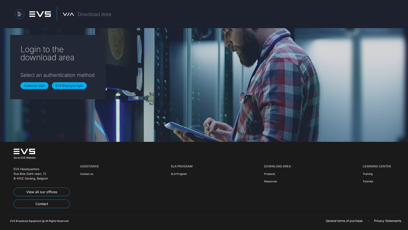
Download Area (277, 166)
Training (368, 173)
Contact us (86, 173)
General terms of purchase (344, 221)
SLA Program (182, 166)
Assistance (89, 166)
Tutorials (368, 181)
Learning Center (377, 166)
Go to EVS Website (25, 157)
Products (269, 173)
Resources (270, 181)
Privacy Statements (387, 221)
